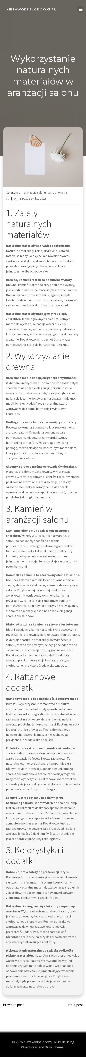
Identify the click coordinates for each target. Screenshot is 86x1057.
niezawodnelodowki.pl (31, 9)
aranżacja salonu (35, 192)
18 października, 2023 (32, 198)
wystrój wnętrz (57, 192)
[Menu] (80, 9)
